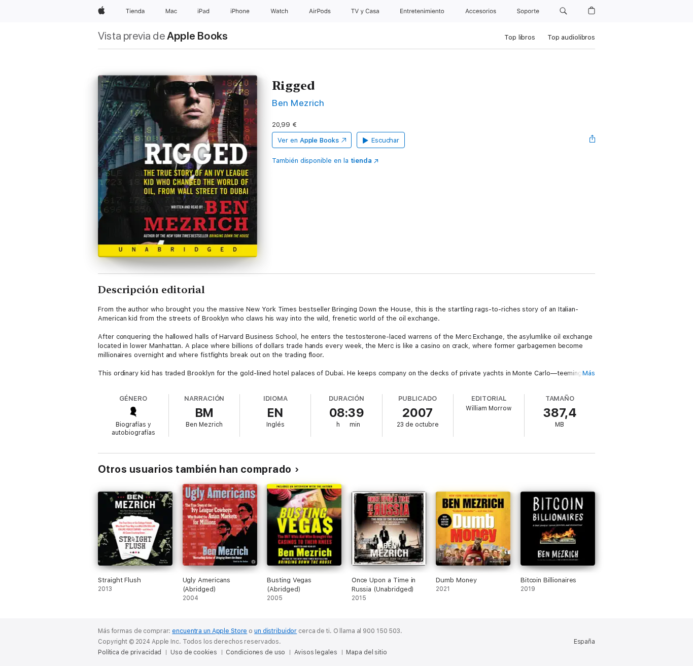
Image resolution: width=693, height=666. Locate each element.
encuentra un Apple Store (209, 631)
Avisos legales (315, 652)
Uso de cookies (193, 652)
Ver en (308, 140)
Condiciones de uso (255, 652)
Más (588, 373)
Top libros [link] (519, 37)
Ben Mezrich (298, 102)
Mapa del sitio (366, 652)
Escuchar (385, 140)
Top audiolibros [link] (571, 37)
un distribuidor (275, 631)
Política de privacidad (129, 652)
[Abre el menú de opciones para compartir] (592, 140)
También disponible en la (322, 160)
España (584, 641)
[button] (563, 11)
